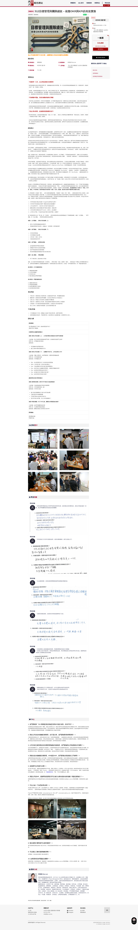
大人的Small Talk (32, 914)
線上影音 (81, 3)
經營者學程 (36, 14)
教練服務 (89, 3)
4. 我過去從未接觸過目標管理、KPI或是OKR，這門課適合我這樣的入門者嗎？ (53, 755)
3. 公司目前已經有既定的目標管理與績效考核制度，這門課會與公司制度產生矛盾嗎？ (55, 745)
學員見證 (107, 3)
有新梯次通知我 (101, 57)
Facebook (71, 910)
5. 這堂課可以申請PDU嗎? (36, 766)
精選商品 (97, 3)
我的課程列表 (49, 772)
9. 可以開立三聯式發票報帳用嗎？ (39, 852)
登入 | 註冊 (106, 5)
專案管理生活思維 (32, 912)
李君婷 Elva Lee (43, 874)
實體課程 (73, 3)
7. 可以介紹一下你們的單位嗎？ (38, 785)
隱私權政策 (83, 912)
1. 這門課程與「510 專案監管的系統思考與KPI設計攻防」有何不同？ (50, 724)
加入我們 (82, 910)
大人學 (29, 910)
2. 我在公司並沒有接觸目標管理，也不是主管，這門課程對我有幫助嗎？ (51, 735)
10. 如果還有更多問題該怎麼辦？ (38, 859)
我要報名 (101, 49)
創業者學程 (30, 14)
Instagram (71, 912)
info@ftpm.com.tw (48, 914)
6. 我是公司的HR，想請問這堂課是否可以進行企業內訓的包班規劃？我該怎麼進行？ (55, 776)
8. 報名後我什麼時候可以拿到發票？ (39, 843)
